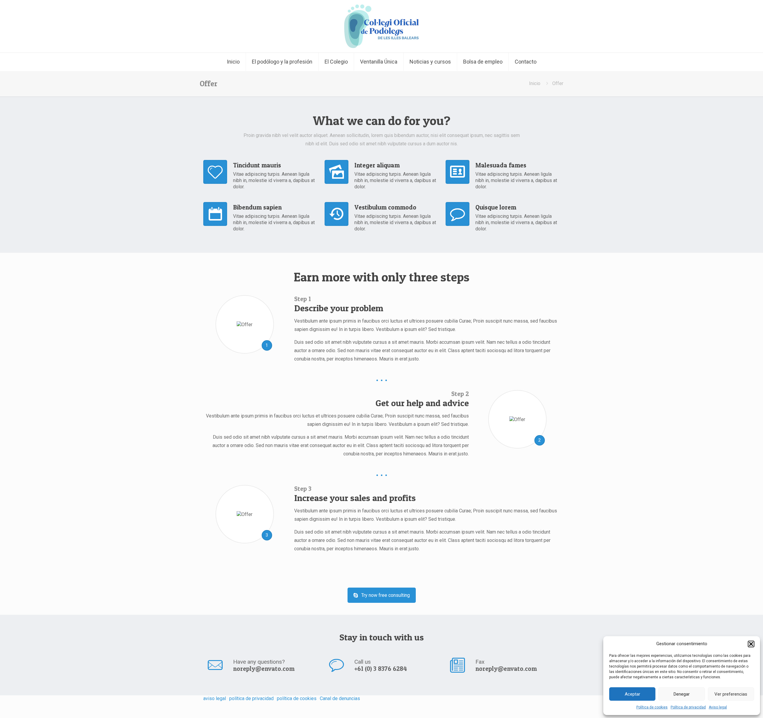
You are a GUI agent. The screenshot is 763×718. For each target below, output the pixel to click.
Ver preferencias (730, 694)
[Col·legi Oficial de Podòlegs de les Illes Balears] (381, 26)
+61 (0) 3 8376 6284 (380, 668)
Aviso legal (718, 707)
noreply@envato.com (263, 668)
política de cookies (297, 698)
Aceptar (632, 694)
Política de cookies (652, 707)
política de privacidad (251, 698)
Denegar (682, 694)
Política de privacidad (688, 707)
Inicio (534, 83)
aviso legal (214, 698)
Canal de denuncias (340, 698)
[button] (751, 644)
